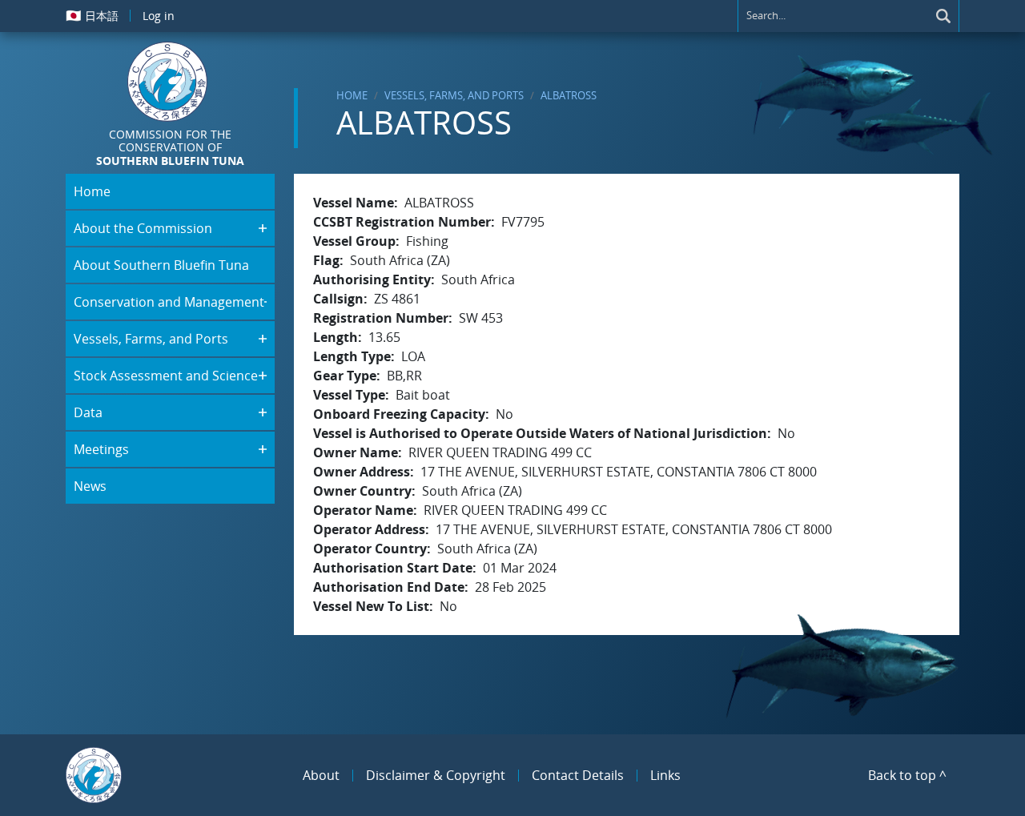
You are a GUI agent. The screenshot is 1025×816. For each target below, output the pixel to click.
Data (88, 412)
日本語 (92, 15)
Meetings (101, 449)
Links (665, 775)
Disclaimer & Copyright (435, 775)
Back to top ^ (907, 775)
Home (352, 95)
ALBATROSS (569, 95)
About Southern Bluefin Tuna (161, 265)
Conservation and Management (169, 302)
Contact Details (578, 775)
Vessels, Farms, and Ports (454, 95)
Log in (159, 15)
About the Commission (143, 228)
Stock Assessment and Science (166, 375)
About (321, 775)
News (90, 486)
